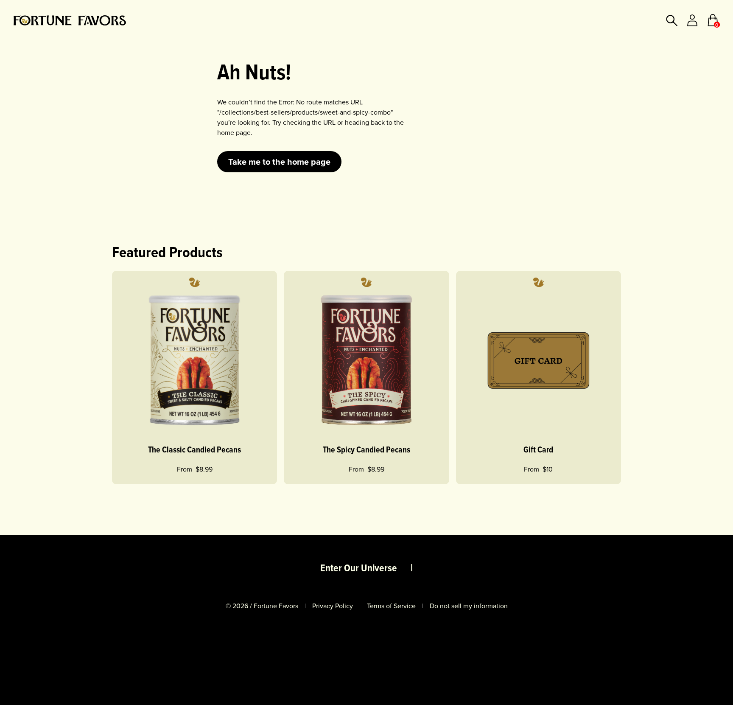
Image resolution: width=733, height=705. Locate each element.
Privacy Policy (332, 605)
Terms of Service (391, 605)
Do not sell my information (469, 605)
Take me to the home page (279, 161)
